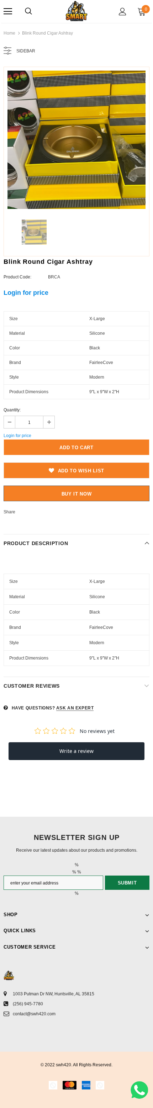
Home (9, 33)
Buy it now (77, 494)
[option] (76, 140)
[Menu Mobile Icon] (8, 11)
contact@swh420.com (34, 1013)
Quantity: (12, 409)
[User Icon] (122, 11)
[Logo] (76, 11)
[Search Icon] (28, 11)
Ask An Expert (75, 708)
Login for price (26, 292)
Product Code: (17, 277)
